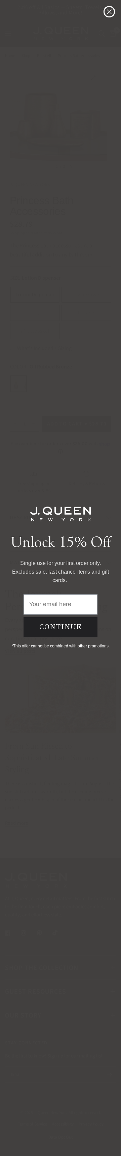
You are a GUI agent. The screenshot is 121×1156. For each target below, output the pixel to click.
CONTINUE (60, 627)
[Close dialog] (109, 12)
